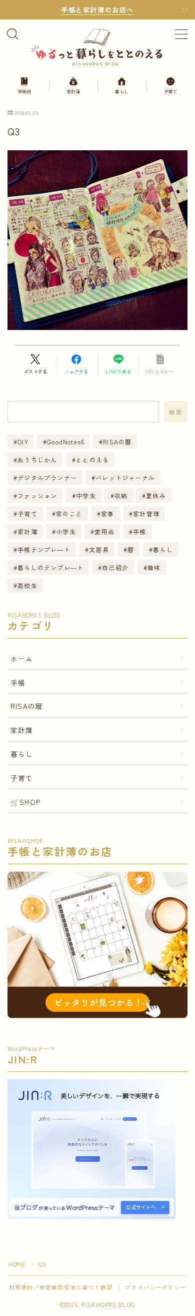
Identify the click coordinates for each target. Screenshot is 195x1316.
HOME (16, 1264)
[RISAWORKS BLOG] (97, 46)
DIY (23, 441)
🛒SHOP (25, 802)
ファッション (37, 495)
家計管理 (146, 513)
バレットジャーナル (125, 477)
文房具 (99, 549)
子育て (28, 513)
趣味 (154, 567)
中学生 (86, 495)
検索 (175, 411)
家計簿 (28, 531)
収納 (121, 495)
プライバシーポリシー (155, 1287)
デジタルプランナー (47, 477)
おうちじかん (37, 459)
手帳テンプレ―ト (44, 549)
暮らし (163, 549)
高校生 (28, 585)
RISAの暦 (118, 441)
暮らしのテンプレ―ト (51, 567)
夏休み (156, 495)
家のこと (69, 513)
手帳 (139, 531)
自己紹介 (115, 567)
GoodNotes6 (65, 441)
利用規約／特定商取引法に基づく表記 (60, 1287)
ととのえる (92, 459)
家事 (107, 513)
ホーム (22, 658)
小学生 (66, 531)
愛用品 (104, 531)
